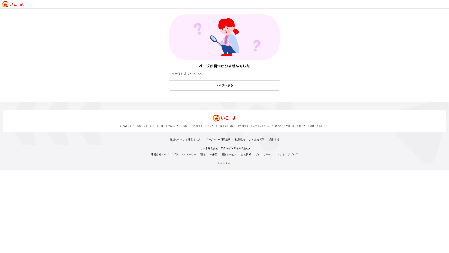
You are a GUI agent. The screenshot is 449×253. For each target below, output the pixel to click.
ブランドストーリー (184, 154)
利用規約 (240, 139)
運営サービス (229, 154)
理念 (202, 154)
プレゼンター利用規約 (218, 139)
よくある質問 (256, 139)
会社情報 (246, 154)
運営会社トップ (160, 154)
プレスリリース (264, 154)
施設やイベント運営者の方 (185, 139)
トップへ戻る (224, 85)
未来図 (213, 154)
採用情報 (274, 139)
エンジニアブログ (287, 154)
